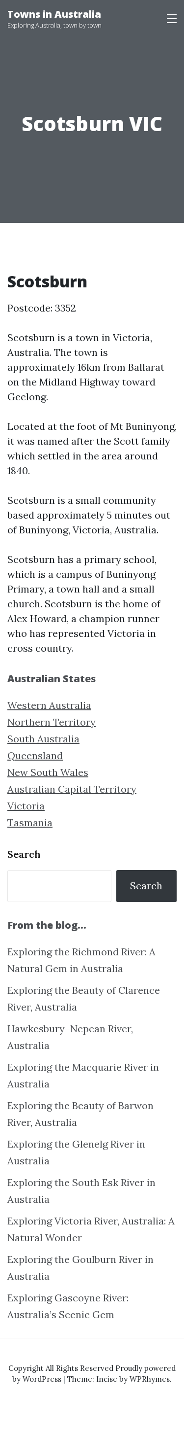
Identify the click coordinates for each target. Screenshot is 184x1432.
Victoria (26, 806)
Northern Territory (51, 722)
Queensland (35, 755)
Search (24, 854)
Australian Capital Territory (71, 789)
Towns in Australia (54, 14)
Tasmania (30, 822)
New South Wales (47, 772)
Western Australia (49, 705)
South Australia (43, 739)
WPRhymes (150, 1379)
